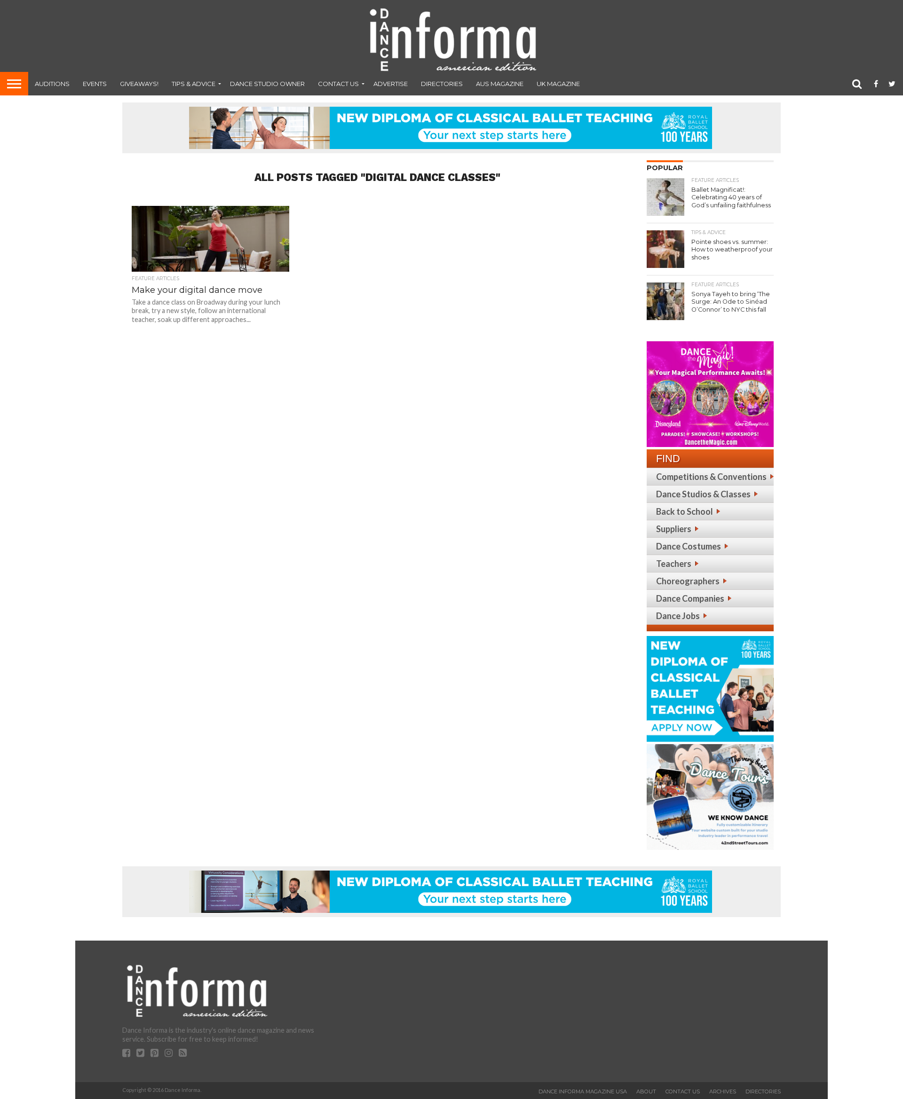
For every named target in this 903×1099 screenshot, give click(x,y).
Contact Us (338, 83)
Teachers (673, 563)
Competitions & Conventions (711, 476)
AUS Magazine (499, 83)
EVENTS (95, 83)
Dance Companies (690, 598)
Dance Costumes (688, 546)
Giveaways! (139, 83)
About (646, 1091)
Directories (442, 83)
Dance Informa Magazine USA (583, 1091)
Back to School (684, 511)
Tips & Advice (193, 83)
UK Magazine (558, 83)
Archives (722, 1091)
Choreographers (688, 581)
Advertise (390, 83)
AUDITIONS (52, 83)
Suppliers (673, 529)
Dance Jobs (678, 616)
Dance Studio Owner (267, 83)
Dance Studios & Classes (703, 494)
